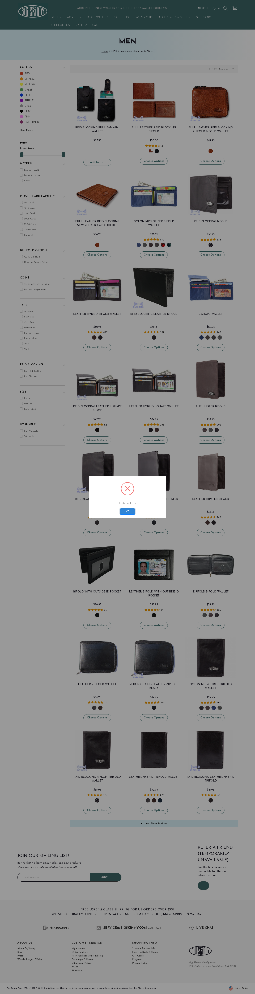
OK (127, 511)
